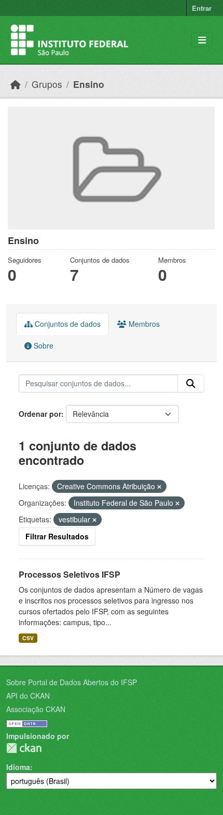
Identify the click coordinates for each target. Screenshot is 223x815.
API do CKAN (28, 695)
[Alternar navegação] (202, 40)
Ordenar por (40, 414)
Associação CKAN (35, 709)
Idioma (18, 767)
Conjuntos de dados (67, 324)
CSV (28, 638)
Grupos (47, 84)
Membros (143, 324)
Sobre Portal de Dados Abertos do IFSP (71, 682)
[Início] (15, 84)
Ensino (88, 84)
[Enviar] (190, 383)
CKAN (23, 748)
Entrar (202, 8)
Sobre (42, 345)
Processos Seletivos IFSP (69, 574)
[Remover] (159, 486)
